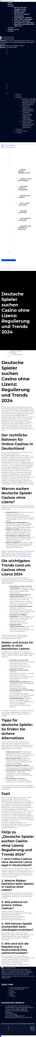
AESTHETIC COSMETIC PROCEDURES (22, 15)
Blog (11, 994)
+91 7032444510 (11, 1014)
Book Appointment (8, 260)
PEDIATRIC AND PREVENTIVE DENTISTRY (24, 25)
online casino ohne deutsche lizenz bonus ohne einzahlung (16, 555)
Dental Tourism (13, 29)
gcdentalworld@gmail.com (14, 46)
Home (10, 3)
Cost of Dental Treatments (19, 988)
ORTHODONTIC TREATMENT (24, 23)
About (10, 4)
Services (11, 6)
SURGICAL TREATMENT (22, 21)
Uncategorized (16, 354)
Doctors (11, 28)
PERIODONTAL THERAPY (23, 18)
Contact (11, 31)
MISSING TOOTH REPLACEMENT (20, 12)
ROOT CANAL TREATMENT (23, 19)
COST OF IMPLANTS (17, 989)
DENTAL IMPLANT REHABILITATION (20, 8)
